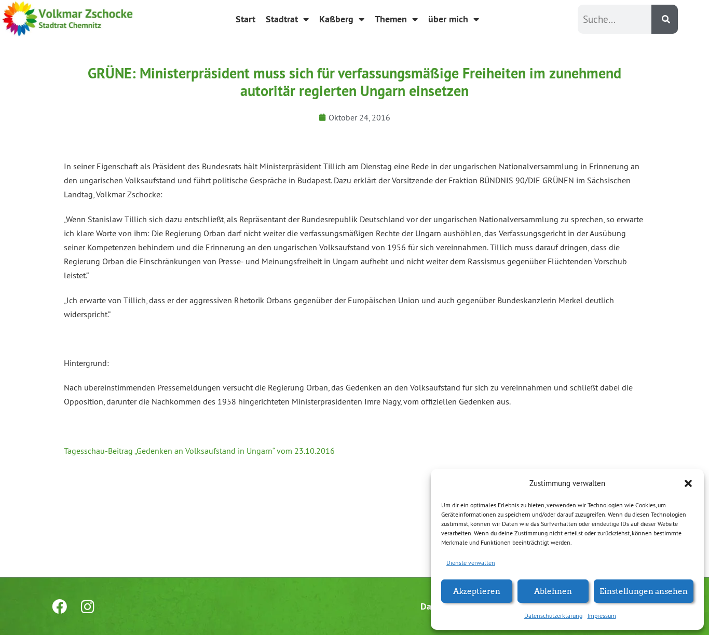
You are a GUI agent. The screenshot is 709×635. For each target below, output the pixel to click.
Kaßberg (336, 19)
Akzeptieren (476, 591)
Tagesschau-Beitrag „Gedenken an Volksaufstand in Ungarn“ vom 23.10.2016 (199, 450)
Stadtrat (282, 19)
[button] (688, 483)
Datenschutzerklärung (553, 615)
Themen (391, 19)
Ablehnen (553, 591)
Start (245, 19)
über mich (448, 19)
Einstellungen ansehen (643, 591)
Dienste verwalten (470, 562)
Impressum (602, 615)
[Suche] (664, 19)
